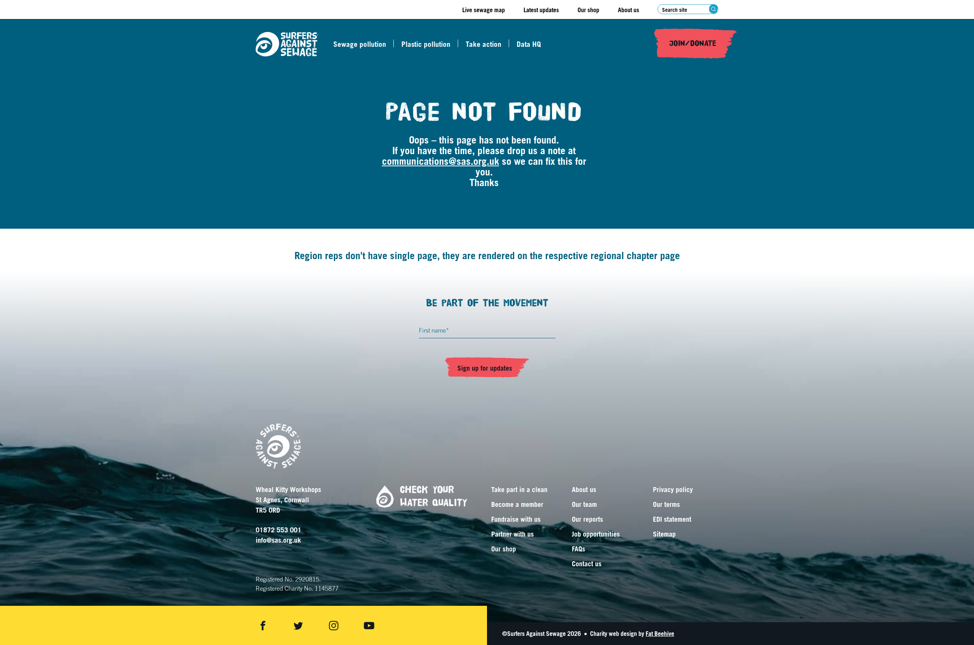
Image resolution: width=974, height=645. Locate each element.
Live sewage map (483, 10)
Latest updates (541, 10)
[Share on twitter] (298, 625)
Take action (483, 44)
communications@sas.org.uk (440, 161)
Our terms (666, 504)
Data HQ (529, 44)
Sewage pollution (359, 44)
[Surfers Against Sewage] (287, 44)
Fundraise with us (516, 519)
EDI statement (672, 519)
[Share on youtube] (369, 625)
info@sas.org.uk (278, 540)
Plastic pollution (425, 44)
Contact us (587, 563)
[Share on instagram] (333, 625)
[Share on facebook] (263, 625)
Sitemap (664, 534)
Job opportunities (596, 534)
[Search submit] (713, 9)
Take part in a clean (519, 489)
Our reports (587, 519)
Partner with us (512, 534)
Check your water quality (433, 496)
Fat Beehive (660, 633)
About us (628, 10)
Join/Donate (692, 43)
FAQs (578, 549)
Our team (584, 504)
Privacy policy (673, 489)
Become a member (517, 504)
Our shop (588, 10)
